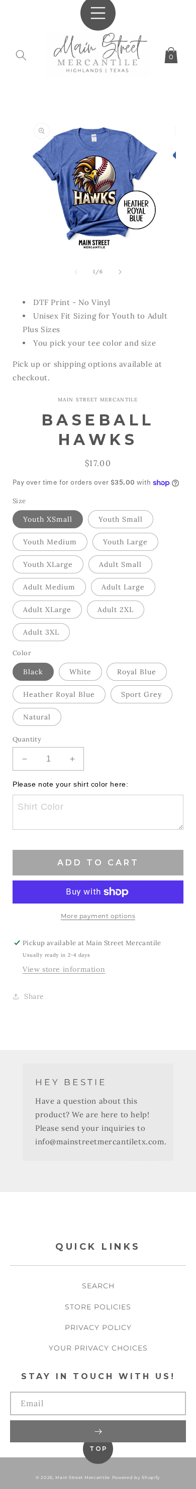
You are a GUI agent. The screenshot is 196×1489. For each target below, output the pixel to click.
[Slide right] (120, 272)
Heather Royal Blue (59, 694)
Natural (37, 716)
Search (98, 1285)
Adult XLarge (47, 609)
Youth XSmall (47, 519)
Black (33, 671)
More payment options (98, 916)
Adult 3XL (41, 632)
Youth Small (121, 519)
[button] (21, 53)
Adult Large (123, 586)
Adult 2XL (115, 609)
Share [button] (34, 996)
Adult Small (120, 564)
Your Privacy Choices (98, 1348)
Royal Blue (136, 671)
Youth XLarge (48, 564)
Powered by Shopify (136, 1477)
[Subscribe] (98, 1431)
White (80, 671)
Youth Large (125, 541)
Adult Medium (49, 586)
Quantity (27, 739)
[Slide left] (76, 272)
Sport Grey (141, 694)
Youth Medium (50, 541)
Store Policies (98, 1306)
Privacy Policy (98, 1327)
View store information (64, 969)
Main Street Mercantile (82, 1477)
